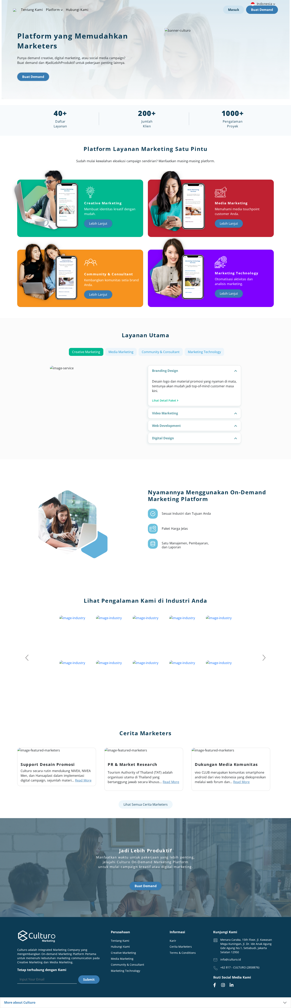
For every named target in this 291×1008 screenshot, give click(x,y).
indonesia (265, 4)
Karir (173, 941)
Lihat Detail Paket (164, 400)
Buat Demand (262, 10)
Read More (83, 780)
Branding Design (165, 371)
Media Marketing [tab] (120, 352)
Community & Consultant (127, 964)
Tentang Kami (32, 10)
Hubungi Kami (77, 10)
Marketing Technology (125, 971)
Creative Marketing (123, 953)
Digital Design (163, 438)
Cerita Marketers (181, 946)
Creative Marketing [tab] (86, 352)
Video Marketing (165, 413)
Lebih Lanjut (98, 223)
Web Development (166, 425)
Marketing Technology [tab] (204, 352)
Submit (89, 979)
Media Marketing (122, 959)
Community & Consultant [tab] (161, 352)
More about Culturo (19, 1002)
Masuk (233, 10)
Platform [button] (53, 10)
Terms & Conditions (183, 953)
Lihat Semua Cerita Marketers (146, 804)
